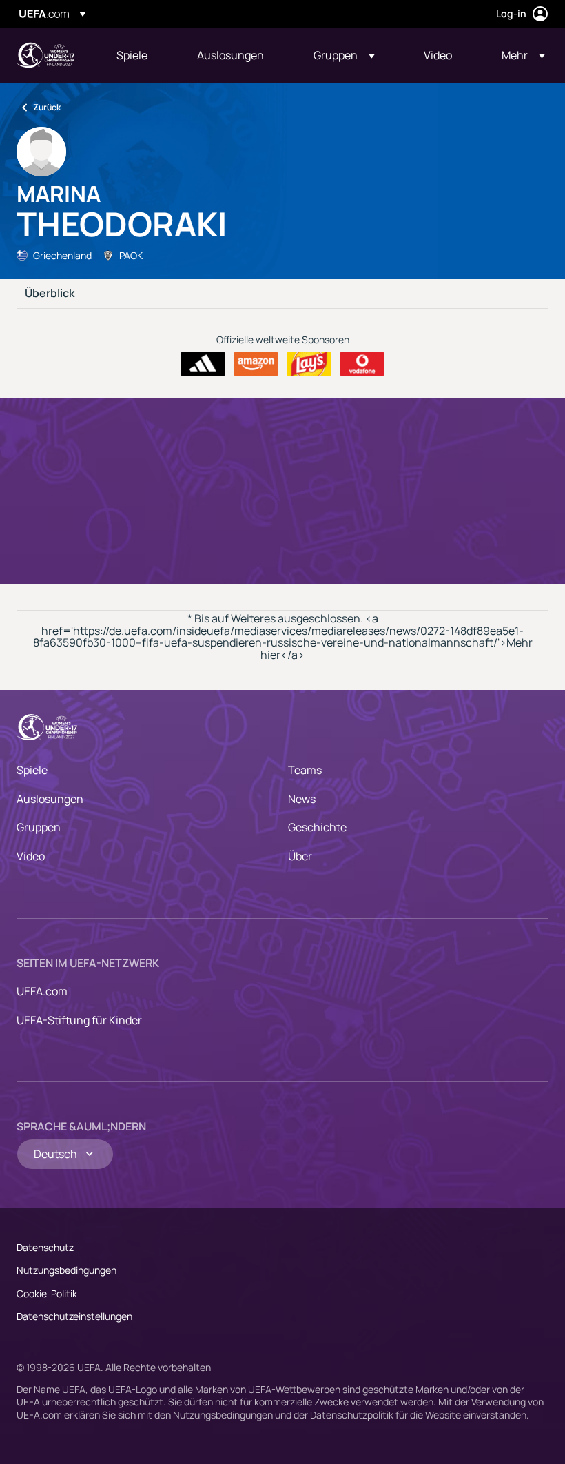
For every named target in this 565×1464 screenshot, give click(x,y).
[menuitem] (139, 55)
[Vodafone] (362, 364)
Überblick (49, 293)
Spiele (32, 769)
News (302, 798)
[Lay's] (309, 364)
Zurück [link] (47, 107)
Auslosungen (50, 798)
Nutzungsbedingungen (66, 1270)
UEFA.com (42, 991)
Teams (305, 769)
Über (300, 856)
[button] (344, 55)
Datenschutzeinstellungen (74, 1316)
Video (31, 856)
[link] (131, 55)
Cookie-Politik (47, 1293)
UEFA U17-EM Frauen (45, 55)
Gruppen (39, 827)
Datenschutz (45, 1247)
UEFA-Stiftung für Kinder (79, 1020)
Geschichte (317, 827)
